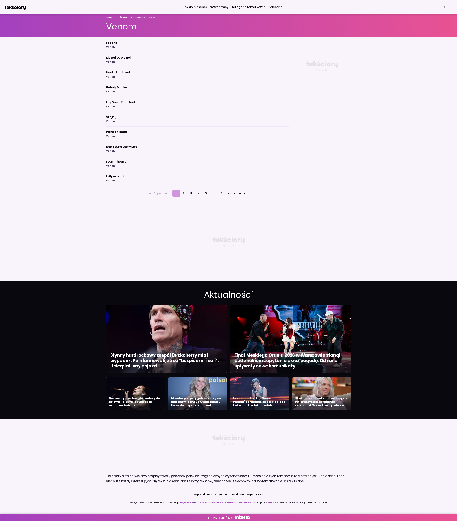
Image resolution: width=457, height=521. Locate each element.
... (213, 193)
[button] (195, 7)
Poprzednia (161, 193)
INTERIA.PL (273, 502)
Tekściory (122, 17)
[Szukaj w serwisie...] (443, 7)
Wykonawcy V (138, 17)
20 (221, 193)
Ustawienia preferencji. (237, 502)
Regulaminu (187, 502)
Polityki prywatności (211, 502)
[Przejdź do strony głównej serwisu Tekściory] (15, 7)
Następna (234, 193)
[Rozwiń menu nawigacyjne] (450, 7)
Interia (109, 17)
